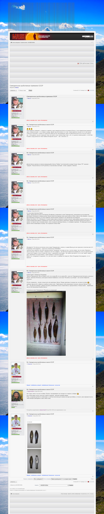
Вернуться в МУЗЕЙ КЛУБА (16, 485)
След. (92, 478)
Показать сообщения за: (28, 478)
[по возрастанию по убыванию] (70, 478)
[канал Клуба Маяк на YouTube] (78, 63)
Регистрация (86, 63)
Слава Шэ (13, 374)
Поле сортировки (47, 478)
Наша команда (64, 493)
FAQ (81, 63)
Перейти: (37, 485)
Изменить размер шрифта (92, 42)
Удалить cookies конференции (74, 493)
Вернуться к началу (92, 121)
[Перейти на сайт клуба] (33, 36)
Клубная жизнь (24, 42)
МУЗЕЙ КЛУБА (31, 42)
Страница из (83, 90)
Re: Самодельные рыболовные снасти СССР (40, 124)
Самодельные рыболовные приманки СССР (26, 86)
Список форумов (16, 42)
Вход (92, 63)
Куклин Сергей (14, 401)
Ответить (12, 89)
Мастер (17, 87)
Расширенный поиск (89, 37)
